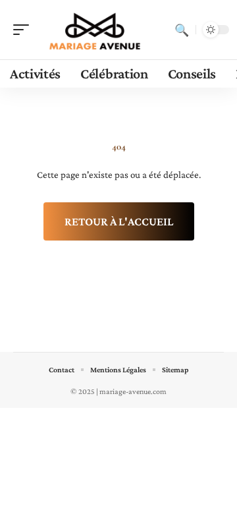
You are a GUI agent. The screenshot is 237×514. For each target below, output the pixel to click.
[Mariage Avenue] (95, 29)
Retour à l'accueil (119, 221)
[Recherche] (181, 29)
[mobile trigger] (24, 29)
